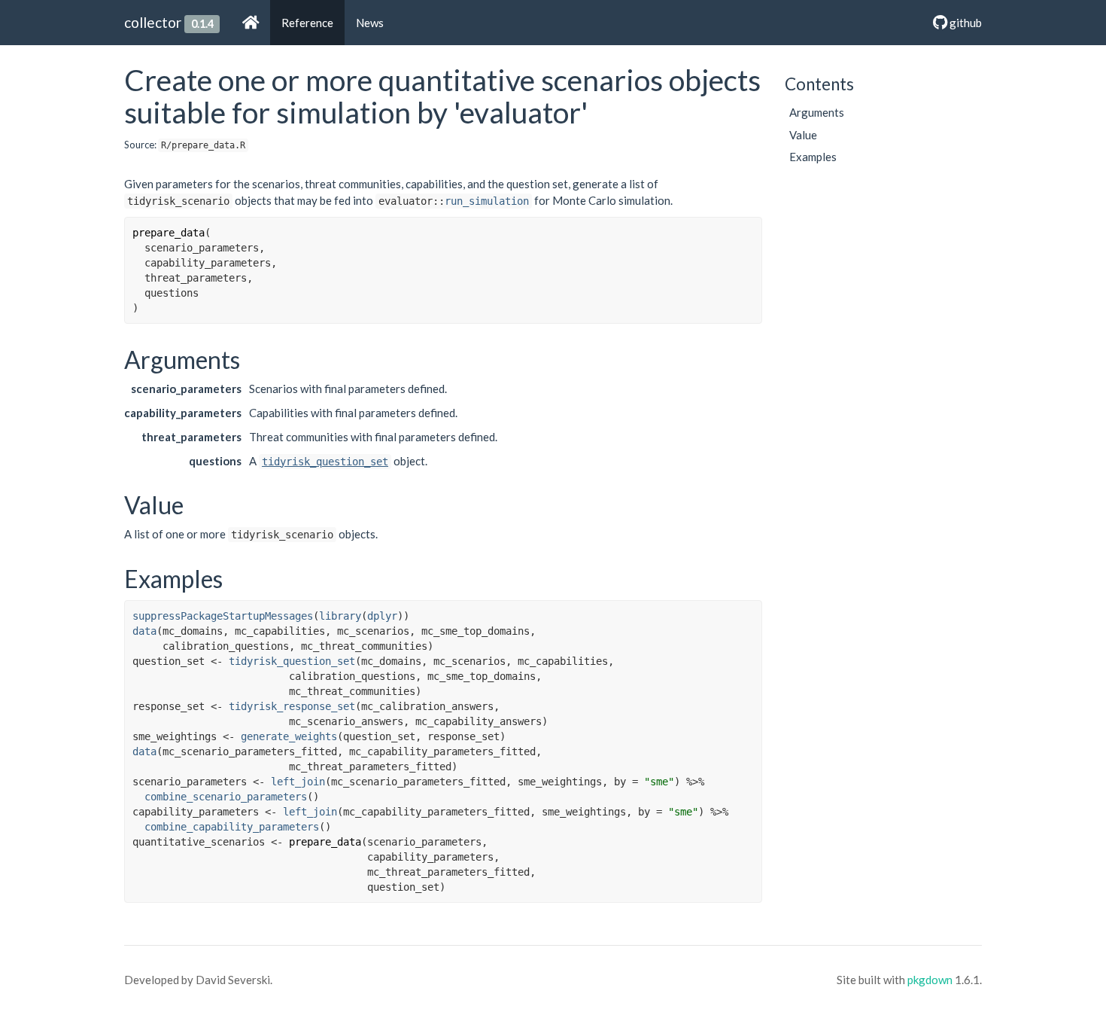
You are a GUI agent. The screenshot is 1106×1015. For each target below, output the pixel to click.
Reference (307, 22)
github (964, 22)
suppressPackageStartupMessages (222, 616)
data (144, 631)
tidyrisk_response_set (292, 706)
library (340, 616)
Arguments (816, 112)
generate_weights (289, 736)
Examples (813, 156)
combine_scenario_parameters (225, 797)
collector (152, 22)
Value (803, 135)
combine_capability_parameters (231, 827)
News (370, 22)
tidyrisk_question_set (325, 462)
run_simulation (487, 201)
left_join (298, 782)
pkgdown (930, 979)
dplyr (382, 616)
